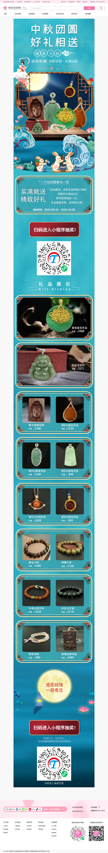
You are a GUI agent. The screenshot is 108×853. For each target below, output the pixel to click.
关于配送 (29, 826)
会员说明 (17, 829)
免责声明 (54, 836)
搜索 (89, 8)
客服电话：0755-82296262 (97, 2)
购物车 (78, 2)
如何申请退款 (41, 826)
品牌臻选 (32, 14)
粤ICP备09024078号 (44, 851)
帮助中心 (85, 2)
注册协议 (54, 829)
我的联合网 (71, 2)
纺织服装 (88, 14)
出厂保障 (54, 826)
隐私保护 (54, 832)
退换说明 (40, 829)
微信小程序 (47, 2)
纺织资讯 (74, 14)
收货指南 (29, 829)
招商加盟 (5, 829)
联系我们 (5, 832)
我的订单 (63, 2)
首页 (5, 14)
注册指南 (17, 826)
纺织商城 (18, 14)
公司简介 (5, 826)
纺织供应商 (60, 14)
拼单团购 (45, 14)
